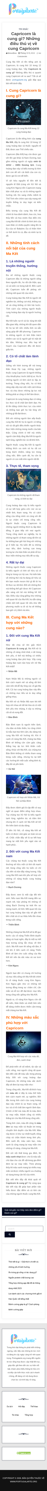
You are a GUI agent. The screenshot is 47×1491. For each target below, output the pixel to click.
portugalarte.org (19, 80)
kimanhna (12, 53)
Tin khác (23, 29)
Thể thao (34, 1406)
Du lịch (10, 1406)
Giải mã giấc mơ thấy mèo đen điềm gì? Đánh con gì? (23, 1211)
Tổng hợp (29, 1415)
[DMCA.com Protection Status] (23, 1453)
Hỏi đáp (21, 1406)
